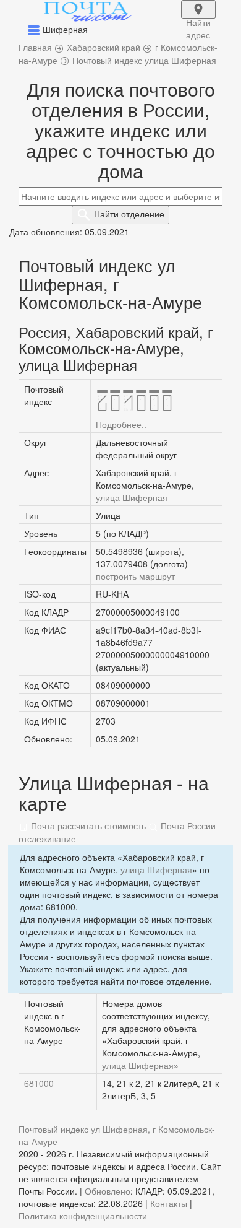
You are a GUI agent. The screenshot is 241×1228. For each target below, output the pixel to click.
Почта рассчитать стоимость (87, 825)
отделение (129, 213)
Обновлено (107, 1191)
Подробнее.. (121, 424)
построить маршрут (135, 576)
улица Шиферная (131, 497)
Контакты (168, 1203)
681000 (39, 1083)
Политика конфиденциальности (83, 1215)
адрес (198, 17)
